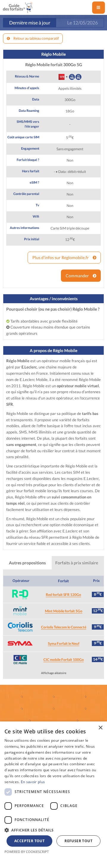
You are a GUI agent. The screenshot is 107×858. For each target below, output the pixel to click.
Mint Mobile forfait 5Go (63, 611)
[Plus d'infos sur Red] (20, 594)
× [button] (100, 728)
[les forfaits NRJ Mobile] (30, 721)
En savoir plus (33, 781)
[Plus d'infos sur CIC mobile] (20, 659)
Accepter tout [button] (29, 840)
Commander (78, 275)
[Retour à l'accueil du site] (18, 6)
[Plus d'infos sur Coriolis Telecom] (20, 627)
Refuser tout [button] (78, 840)
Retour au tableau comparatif (36, 38)
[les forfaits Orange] (22, 697)
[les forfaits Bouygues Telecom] (85, 697)
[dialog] (53, 789)
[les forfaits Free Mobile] (22, 709)
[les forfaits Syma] (54, 709)
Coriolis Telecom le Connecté (63, 627)
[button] (53, 830)
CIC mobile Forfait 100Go (63, 659)
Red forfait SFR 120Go (63, 594)
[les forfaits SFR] (54, 697)
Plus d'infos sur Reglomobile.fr (61, 257)
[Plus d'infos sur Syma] (20, 643)
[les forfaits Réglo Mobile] (77, 721)
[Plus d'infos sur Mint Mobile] (20, 610)
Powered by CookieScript (26, 851)
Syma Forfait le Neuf (63, 643)
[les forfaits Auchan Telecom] (85, 709)
